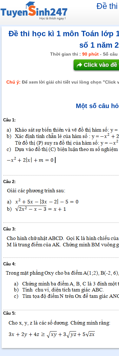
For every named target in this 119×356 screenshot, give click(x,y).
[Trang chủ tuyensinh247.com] (34, 12)
